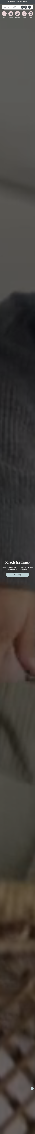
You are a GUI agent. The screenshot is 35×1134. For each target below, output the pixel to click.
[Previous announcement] (2, 2)
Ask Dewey (17, 575)
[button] (22, 7)
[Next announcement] (33, 2)
